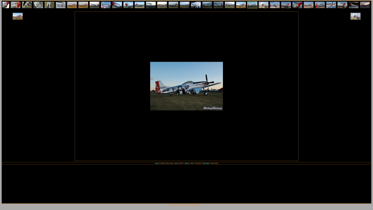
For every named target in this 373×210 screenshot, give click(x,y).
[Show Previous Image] (18, 16)
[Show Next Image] (355, 16)
